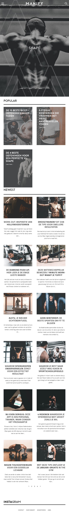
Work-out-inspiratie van (18, 223)
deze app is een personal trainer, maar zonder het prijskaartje (18, 418)
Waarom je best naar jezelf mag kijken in (51, 368)
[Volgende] (40, 486)
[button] (2, 3)
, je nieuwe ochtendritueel (18, 319)
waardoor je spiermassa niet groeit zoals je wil (51, 417)
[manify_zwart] (34, 3)
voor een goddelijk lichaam (18, 467)
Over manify (30, 510)
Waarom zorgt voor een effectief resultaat (18, 369)
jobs (49, 510)
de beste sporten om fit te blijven (51, 320)
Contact (21, 510)
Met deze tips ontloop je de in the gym (51, 467)
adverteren (41, 510)
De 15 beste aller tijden (18, 113)
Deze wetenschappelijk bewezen (51, 272)
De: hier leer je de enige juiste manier (18, 272)
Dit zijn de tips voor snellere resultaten (51, 224)
